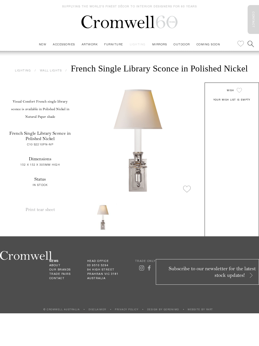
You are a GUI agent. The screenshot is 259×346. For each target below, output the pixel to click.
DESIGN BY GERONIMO (163, 309)
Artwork (90, 44)
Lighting (138, 44)
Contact (57, 278)
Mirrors (159, 44)
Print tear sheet (40, 209)
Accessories (64, 44)
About (55, 265)
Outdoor (182, 44)
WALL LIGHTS (51, 70)
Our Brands (60, 269)
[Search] (251, 44)
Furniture (113, 44)
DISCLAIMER (97, 309)
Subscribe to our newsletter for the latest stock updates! (212, 271)
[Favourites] (241, 44)
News (54, 260)
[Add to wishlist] (187, 189)
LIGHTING (23, 70)
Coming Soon (208, 44)
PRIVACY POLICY (126, 309)
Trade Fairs (60, 273)
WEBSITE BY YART (200, 309)
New (43, 44)
